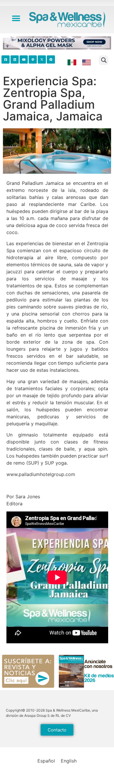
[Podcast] (33, 59)
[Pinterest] (51, 59)
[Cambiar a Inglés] (86, 62)
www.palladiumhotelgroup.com (40, 474)
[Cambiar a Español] (72, 62)
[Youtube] (24, 59)
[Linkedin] (15, 59)
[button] (16, 18)
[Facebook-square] (5, 59)
